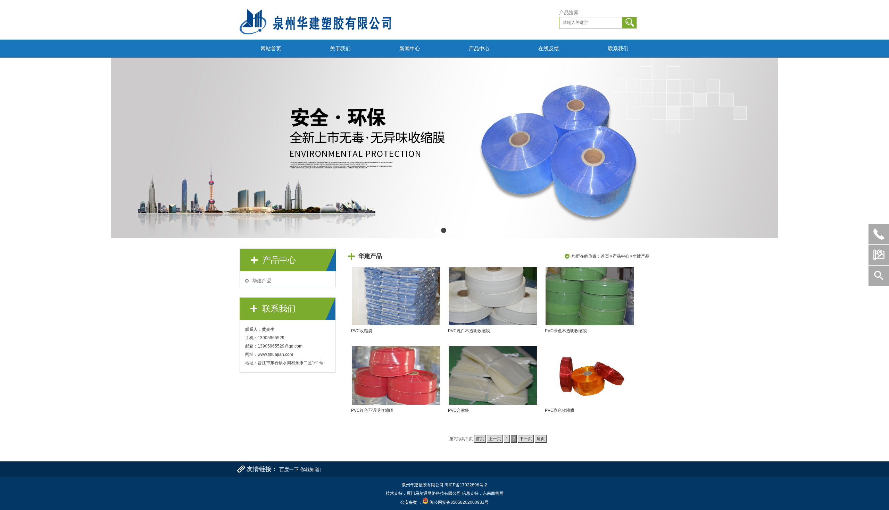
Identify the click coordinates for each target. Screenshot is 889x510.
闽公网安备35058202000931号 (459, 502)
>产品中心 (619, 256)
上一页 (495, 438)
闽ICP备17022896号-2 (465, 485)
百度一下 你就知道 (299, 469)
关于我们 (340, 48)
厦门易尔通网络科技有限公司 (434, 493)
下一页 (526, 438)
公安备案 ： (411, 502)
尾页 (541, 438)
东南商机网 (493, 493)
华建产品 (262, 280)
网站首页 (270, 48)
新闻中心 (409, 48)
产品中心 (479, 48)
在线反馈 (548, 48)
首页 (605, 256)
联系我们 (618, 48)
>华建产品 (639, 256)
